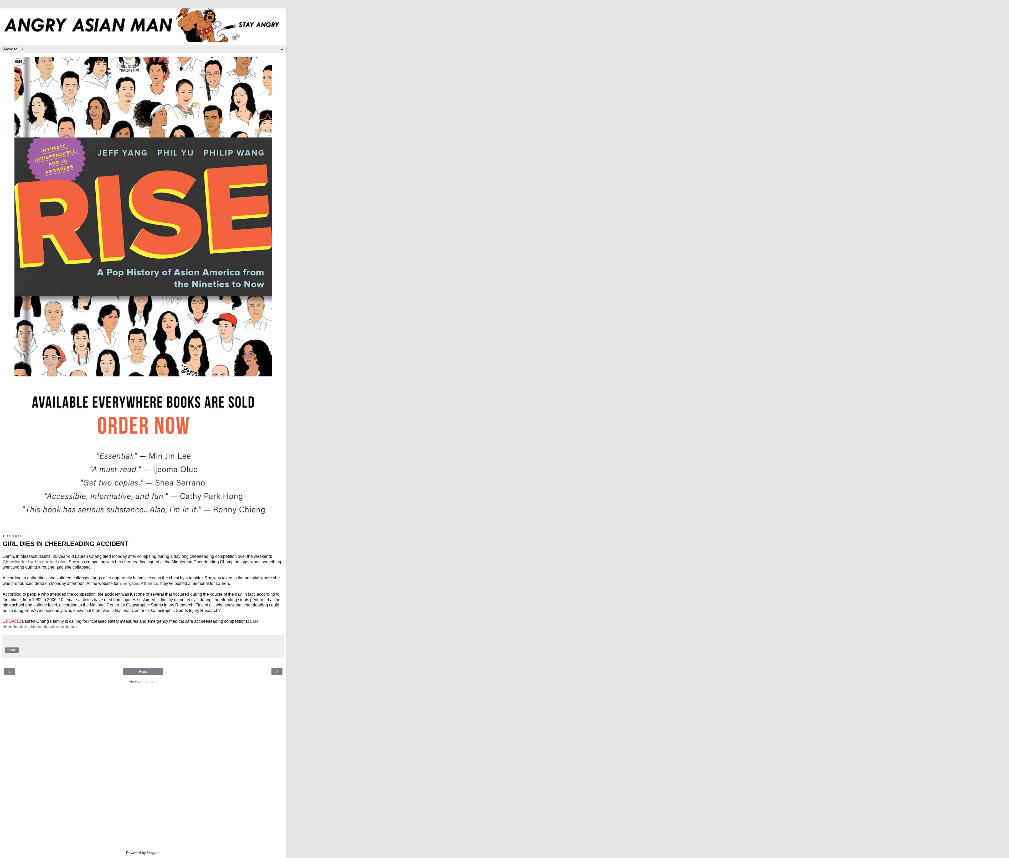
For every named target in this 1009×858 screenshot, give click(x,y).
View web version (143, 682)
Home (143, 671)
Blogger (153, 853)
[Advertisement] (143, 766)
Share (11, 650)
